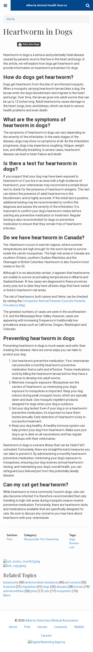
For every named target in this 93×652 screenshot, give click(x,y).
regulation (29, 586)
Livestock (60, 627)
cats (72, 547)
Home (10, 19)
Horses (42, 627)
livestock (9, 586)
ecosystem (64, 591)
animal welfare (13, 591)
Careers (46, 635)
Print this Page (31, 44)
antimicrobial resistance (41, 582)
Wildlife (79, 627)
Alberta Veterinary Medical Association (52, 620)
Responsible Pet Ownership (41, 539)
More (6, 595)
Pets (10, 539)
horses (78, 586)
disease (74, 543)
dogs (72, 539)
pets (34, 591)
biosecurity (10, 582)
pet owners (72, 582)
